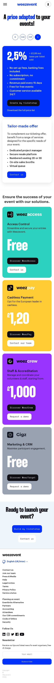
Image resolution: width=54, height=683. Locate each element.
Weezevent (27, 5)
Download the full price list (21, 110)
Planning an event (11, 599)
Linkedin (3, 634)
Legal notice (8, 583)
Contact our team (21, 343)
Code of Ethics (9, 619)
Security (6, 622)
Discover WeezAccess (23, 260)
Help (4, 580)
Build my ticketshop (27, 528)
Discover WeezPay (21, 334)
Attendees (7, 612)
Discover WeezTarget (23, 477)
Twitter (12, 634)
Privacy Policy (9, 590)
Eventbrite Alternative (13, 602)
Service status (9, 593)
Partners (6, 606)
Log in (48, 4)
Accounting (8, 609)
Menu (5, 4)
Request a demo (19, 416)
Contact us (16, 174)
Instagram (8, 634)
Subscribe (27, 661)
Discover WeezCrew (21, 407)
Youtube (22, 634)
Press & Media (9, 576)
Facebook (16, 634)
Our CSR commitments (13, 615)
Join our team (9, 573)
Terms (5, 586)
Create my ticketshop (23, 102)
